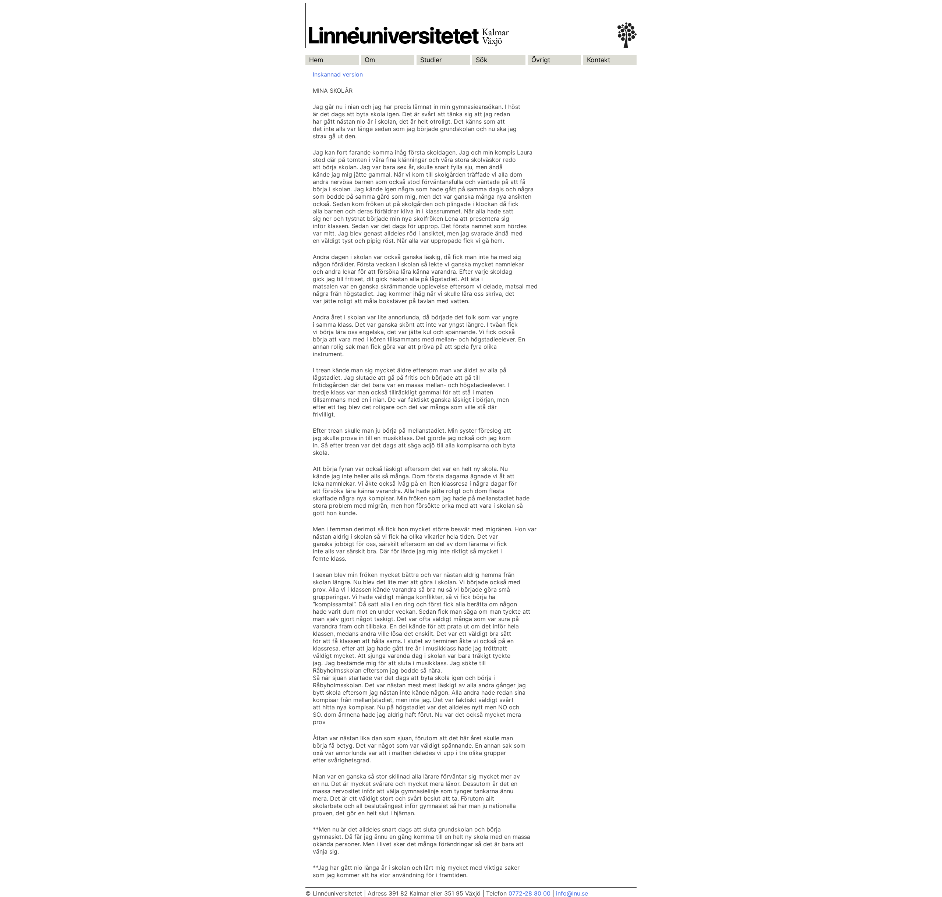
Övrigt (540, 60)
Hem (316, 60)
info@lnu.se (572, 893)
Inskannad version (338, 74)
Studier (431, 60)
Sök (482, 60)
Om (370, 60)
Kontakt (598, 60)
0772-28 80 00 (529, 893)
